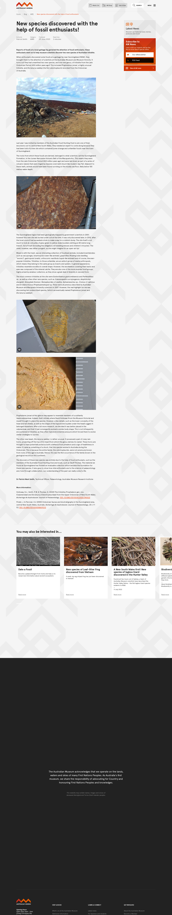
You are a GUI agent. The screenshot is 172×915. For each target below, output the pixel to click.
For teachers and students (97, 914)
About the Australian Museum (134, 911)
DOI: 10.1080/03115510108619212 (32, 507)
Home (18, 14)
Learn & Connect (94, 905)
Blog (25, 14)
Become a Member (130, 914)
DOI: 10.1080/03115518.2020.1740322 (75, 497)
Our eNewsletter (139, 54)
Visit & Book (57, 905)
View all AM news (135, 68)
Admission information (60, 914)
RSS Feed (136, 60)
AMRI (32, 14)
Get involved (129, 905)
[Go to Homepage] (32, 902)
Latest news (92, 911)
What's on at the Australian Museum (65, 911)
